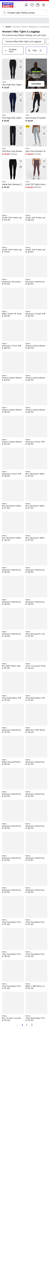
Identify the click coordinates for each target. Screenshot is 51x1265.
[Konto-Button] (26, 5)
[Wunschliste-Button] (32, 5)
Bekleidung (33, 27)
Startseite (16, 27)
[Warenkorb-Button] (38, 5)
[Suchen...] (4, 13)
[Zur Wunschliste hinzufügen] (21, 61)
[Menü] (43, 5)
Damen (24, 27)
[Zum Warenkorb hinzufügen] (21, 67)
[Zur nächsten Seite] (32, 1025)
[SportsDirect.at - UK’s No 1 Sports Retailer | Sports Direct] (7, 5)
